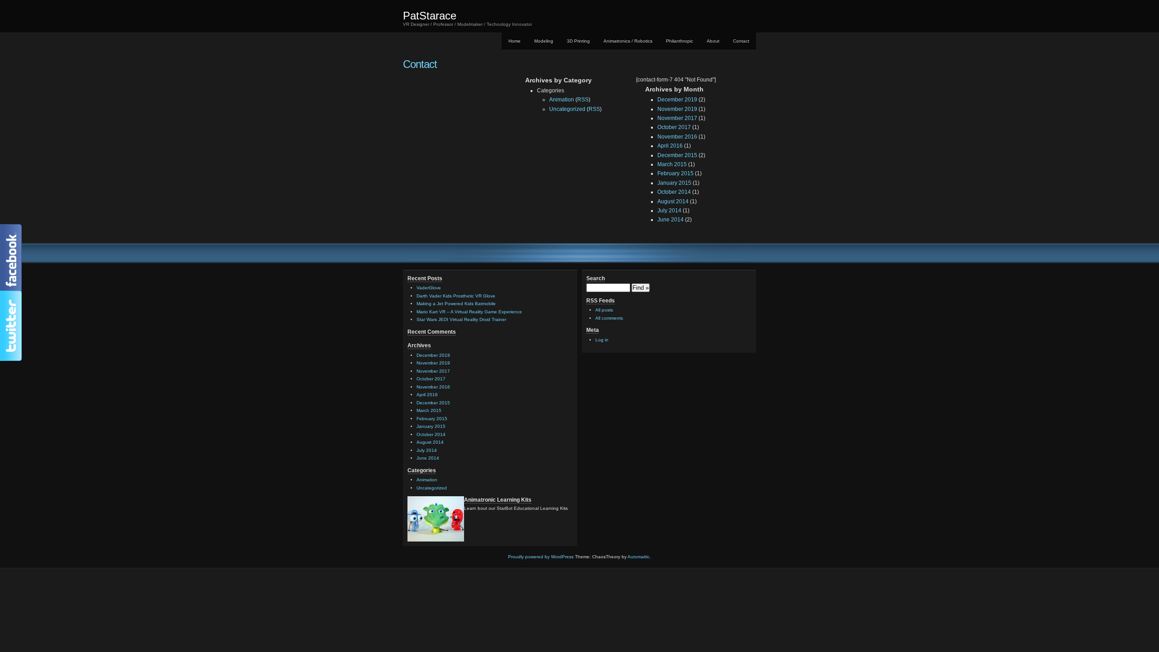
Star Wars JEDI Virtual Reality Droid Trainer (461, 319)
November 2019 (677, 109)
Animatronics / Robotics (627, 40)
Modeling (543, 40)
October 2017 (674, 127)
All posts (604, 309)
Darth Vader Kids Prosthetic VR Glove (456, 295)
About (713, 40)
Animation (561, 99)
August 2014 (673, 201)
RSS (583, 99)
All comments (609, 318)
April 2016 (670, 146)
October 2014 (674, 192)
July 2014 (669, 210)
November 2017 (677, 118)
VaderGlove (429, 287)
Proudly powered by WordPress (541, 556)
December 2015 (677, 155)
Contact (741, 40)
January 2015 (674, 183)
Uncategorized (567, 109)
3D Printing (578, 40)
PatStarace (429, 16)
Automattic (638, 556)
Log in (601, 339)
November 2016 (677, 137)
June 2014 (670, 219)
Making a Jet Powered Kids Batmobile (456, 303)
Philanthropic (679, 40)
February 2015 (675, 173)
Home (514, 40)
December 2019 (677, 99)
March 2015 (672, 164)
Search (595, 278)
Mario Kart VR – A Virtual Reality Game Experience (469, 311)
